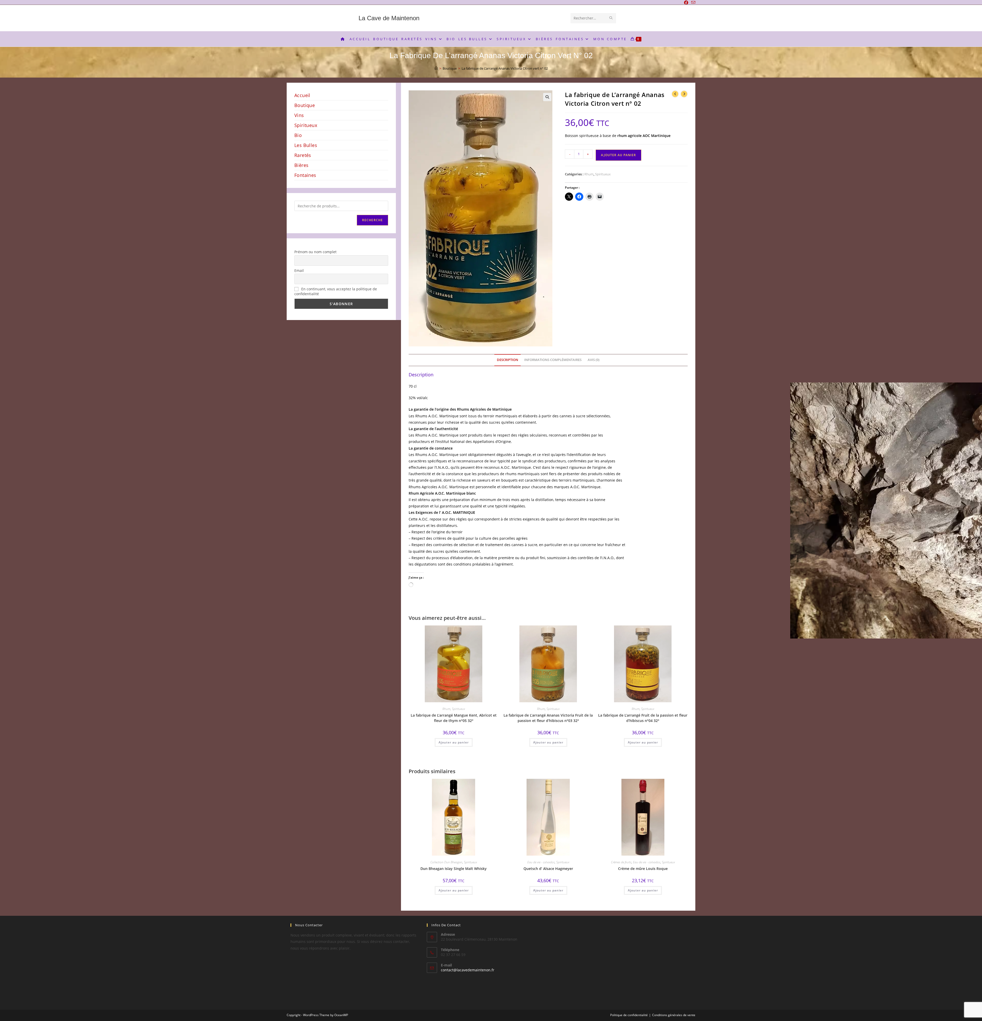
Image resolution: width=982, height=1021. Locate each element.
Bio (298, 135)
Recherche (372, 220)
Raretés (302, 155)
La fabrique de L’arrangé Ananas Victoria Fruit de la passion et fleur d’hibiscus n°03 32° (548, 718)
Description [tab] (507, 360)
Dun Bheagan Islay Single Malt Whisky (453, 868)
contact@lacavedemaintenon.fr (467, 969)
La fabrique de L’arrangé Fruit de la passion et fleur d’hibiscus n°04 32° (642, 718)
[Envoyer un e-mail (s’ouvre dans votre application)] (692, 2)
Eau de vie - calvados (541, 862)
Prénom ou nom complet (315, 251)
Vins (299, 115)
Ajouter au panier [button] (454, 742)
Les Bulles (305, 145)
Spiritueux (603, 174)
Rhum (589, 174)
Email (299, 270)
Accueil (302, 95)
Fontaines (305, 175)
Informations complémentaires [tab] (553, 360)
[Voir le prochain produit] (684, 94)
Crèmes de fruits (621, 862)
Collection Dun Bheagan (446, 862)
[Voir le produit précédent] (675, 94)
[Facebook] (686, 2)
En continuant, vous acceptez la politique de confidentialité (335, 291)
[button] (547, 97)
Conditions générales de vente (673, 1015)
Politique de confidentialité (629, 1015)
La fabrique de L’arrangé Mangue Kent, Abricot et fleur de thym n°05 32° (454, 718)
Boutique (304, 105)
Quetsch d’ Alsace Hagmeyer (548, 868)
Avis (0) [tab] (593, 360)
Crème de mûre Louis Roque (643, 868)
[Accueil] (436, 68)
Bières (301, 165)
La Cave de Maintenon (389, 18)
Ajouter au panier (618, 155)
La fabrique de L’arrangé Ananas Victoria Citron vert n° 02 (505, 68)
